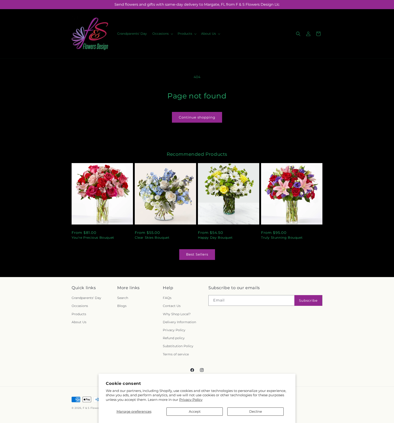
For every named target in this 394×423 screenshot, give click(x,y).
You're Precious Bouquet (93, 237)
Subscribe (308, 300)
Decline (255, 411)
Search (122, 298)
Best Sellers (197, 254)
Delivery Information (179, 322)
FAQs (167, 298)
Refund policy (174, 338)
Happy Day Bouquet (215, 237)
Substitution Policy (178, 346)
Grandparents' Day (86, 298)
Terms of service (176, 354)
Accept (195, 411)
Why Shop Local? (177, 314)
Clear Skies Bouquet (152, 237)
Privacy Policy (190, 399)
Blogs (122, 306)
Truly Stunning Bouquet (282, 237)
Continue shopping (197, 117)
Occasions (80, 306)
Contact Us (172, 306)
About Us (79, 322)
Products (79, 314)
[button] (162, 33)
